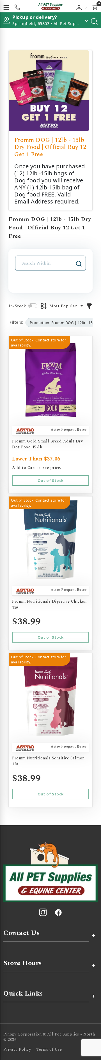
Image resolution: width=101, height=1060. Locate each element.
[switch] (32, 305)
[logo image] (50, 6)
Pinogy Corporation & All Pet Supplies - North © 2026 (49, 1037)
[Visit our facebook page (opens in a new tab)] (58, 912)
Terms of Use (49, 1049)
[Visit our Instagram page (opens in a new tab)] (43, 912)
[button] (81, 6)
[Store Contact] (17, 6)
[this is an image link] (50, 872)
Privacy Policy (17, 1049)
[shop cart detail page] (94, 6)
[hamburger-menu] (6, 6)
